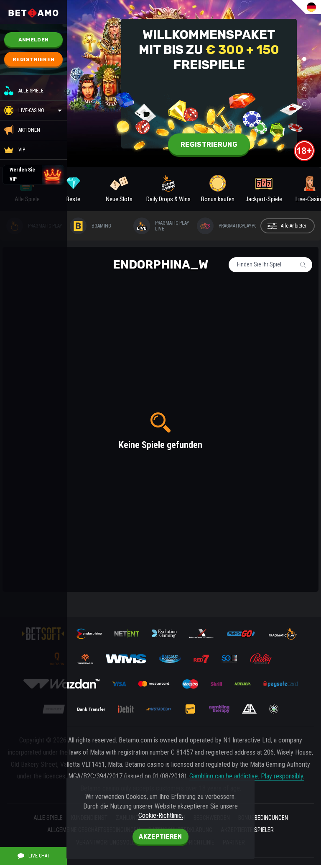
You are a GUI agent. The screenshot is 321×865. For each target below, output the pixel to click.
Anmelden (33, 40)
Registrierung (209, 144)
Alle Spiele (30, 91)
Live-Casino (31, 110)
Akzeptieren (160, 836)
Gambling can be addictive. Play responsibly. (246, 776)
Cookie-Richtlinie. (160, 815)
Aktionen (29, 130)
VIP (21, 150)
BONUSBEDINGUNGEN (263, 817)
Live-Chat (39, 856)
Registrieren (34, 59)
